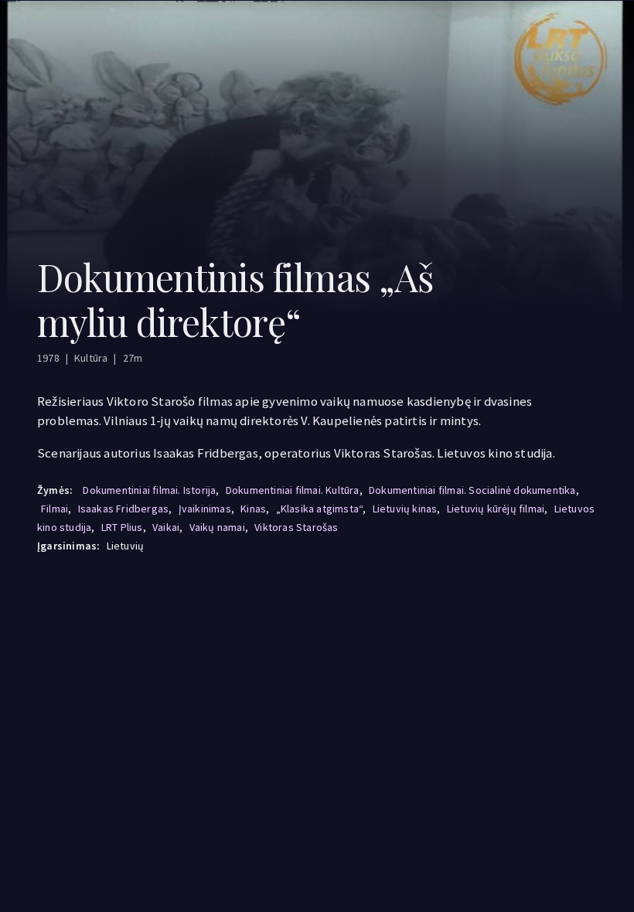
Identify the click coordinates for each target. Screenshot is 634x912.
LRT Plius (122, 527)
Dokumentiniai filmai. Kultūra (293, 490)
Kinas (253, 509)
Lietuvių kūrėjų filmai (495, 509)
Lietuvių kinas (405, 509)
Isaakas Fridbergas (123, 509)
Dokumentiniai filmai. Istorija (149, 490)
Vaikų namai (217, 527)
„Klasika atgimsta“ (319, 509)
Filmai (54, 509)
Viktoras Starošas (296, 527)
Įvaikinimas (205, 509)
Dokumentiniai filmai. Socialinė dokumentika (472, 490)
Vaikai (165, 527)
